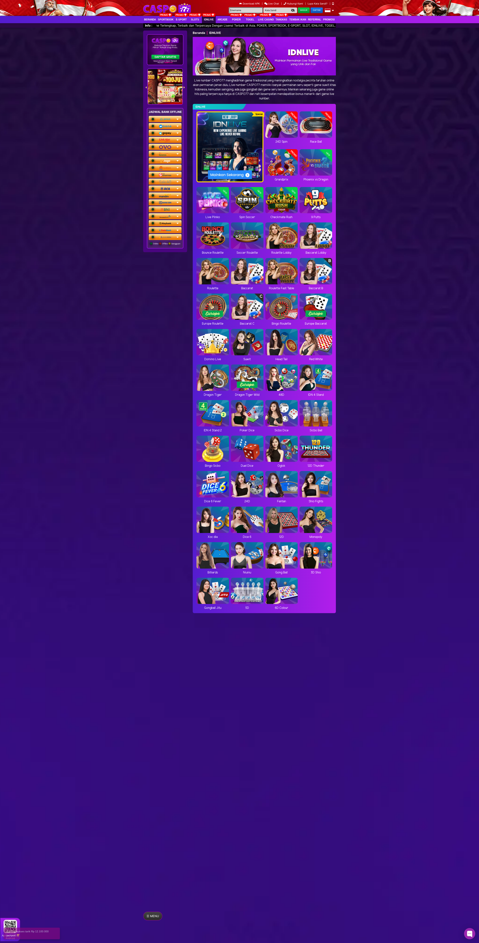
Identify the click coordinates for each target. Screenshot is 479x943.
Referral (314, 19)
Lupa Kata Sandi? (318, 3)
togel (250, 19)
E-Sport (181, 19)
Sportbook (165, 19)
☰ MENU (153, 916)
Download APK (251, 3)
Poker (236, 19)
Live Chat (273, 3)
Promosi (329, 19)
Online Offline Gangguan (166, 243)
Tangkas (281, 19)
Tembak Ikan (297, 19)
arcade (222, 19)
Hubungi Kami (295, 3)
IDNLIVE (209, 19)
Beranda (150, 19)
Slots (195, 19)
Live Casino (266, 19)
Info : (148, 25)
